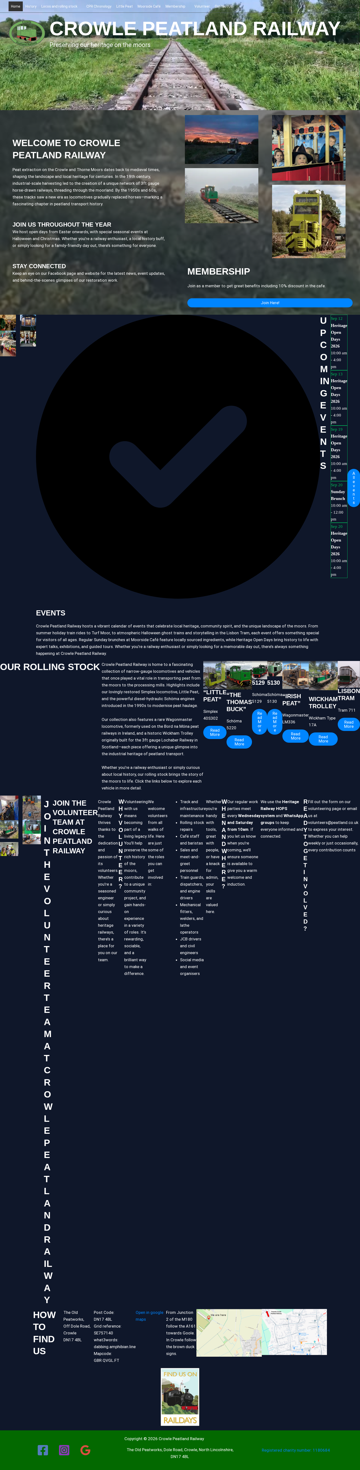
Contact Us (224, 6)
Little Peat (124, 6)
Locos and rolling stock (59, 6)
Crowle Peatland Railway (195, 28)
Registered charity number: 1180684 (296, 1450)
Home (15, 6)
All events (353, 488)
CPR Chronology (98, 6)
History (30, 6)
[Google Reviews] (85, 1450)
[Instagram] (64, 1450)
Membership (175, 6)
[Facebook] (43, 1450)
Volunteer (202, 6)
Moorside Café (149, 6)
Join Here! (270, 302)
